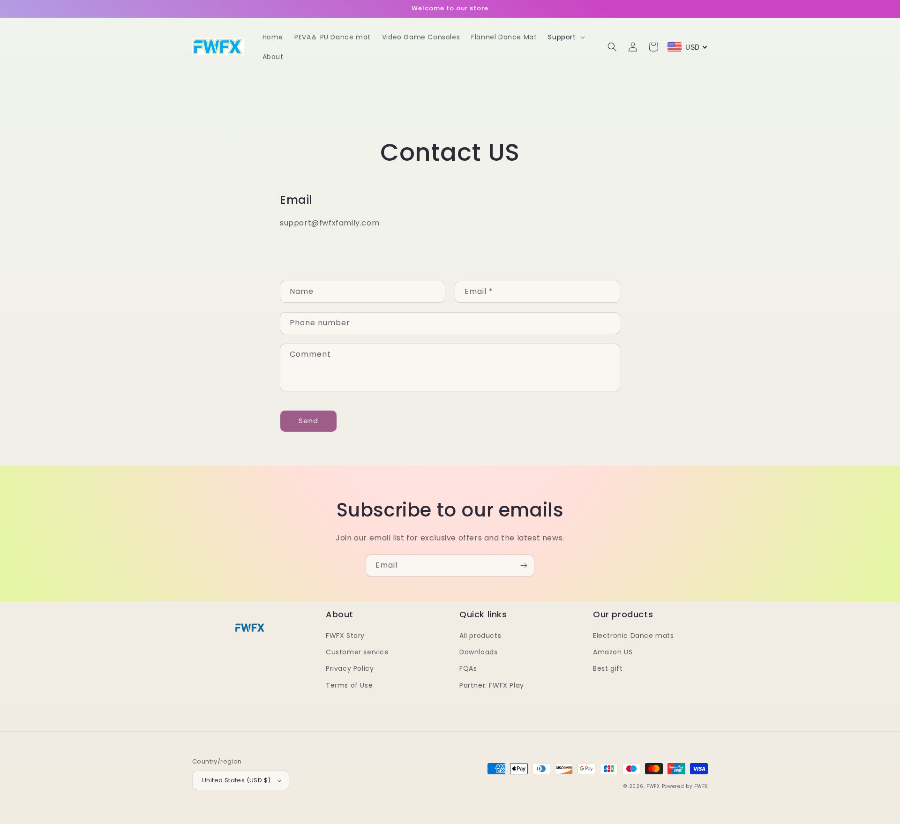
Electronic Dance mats (633, 635)
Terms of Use (349, 685)
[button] (565, 37)
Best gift (607, 668)
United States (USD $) (236, 780)
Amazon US (612, 652)
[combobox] (688, 47)
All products (480, 635)
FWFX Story (345, 635)
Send (308, 421)
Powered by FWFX (685, 786)
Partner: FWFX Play (491, 685)
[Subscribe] (523, 565)
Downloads (478, 652)
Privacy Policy (350, 668)
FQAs (468, 668)
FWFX (653, 786)
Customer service (357, 652)
